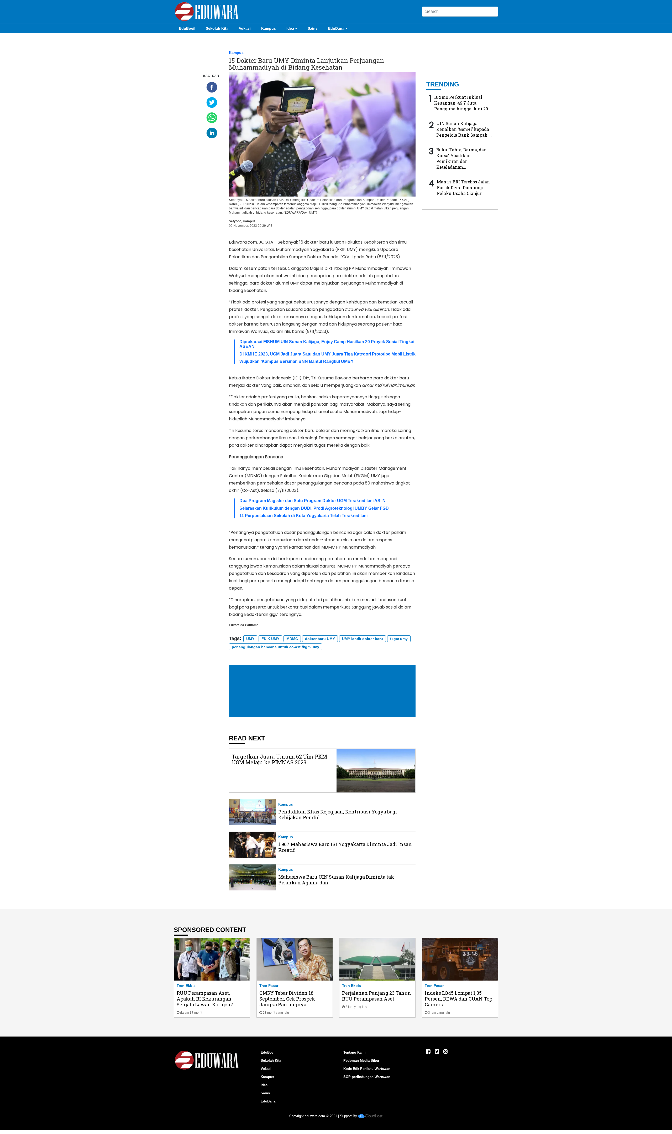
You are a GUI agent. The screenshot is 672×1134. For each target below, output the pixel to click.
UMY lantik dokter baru (362, 639)
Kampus (268, 28)
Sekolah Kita (217, 28)
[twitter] (211, 102)
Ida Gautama (249, 625)
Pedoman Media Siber (361, 1061)
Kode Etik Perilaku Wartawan (366, 1069)
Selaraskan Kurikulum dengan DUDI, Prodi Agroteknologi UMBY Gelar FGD (314, 508)
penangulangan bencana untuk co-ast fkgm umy (275, 647)
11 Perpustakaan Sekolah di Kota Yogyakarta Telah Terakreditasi (303, 515)
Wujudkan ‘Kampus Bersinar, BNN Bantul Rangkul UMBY (296, 361)
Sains (313, 28)
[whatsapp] (211, 117)
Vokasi (245, 28)
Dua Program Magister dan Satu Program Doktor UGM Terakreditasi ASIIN (312, 500)
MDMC (292, 639)
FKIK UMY (270, 639)
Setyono (235, 221)
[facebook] (211, 87)
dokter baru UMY (320, 639)
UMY (250, 639)
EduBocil (187, 28)
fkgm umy (399, 639)
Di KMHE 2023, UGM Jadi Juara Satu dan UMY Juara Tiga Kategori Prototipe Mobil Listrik (327, 354)
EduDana (336, 28)
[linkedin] (211, 132)
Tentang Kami (354, 1052)
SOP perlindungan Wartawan (366, 1077)
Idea (290, 28)
